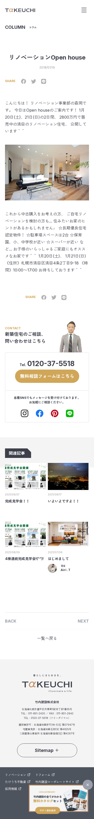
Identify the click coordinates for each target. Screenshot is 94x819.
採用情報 (11, 789)
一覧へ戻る (47, 638)
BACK (10, 621)
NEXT (83, 621)
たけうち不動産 (15, 782)
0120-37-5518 (50, 363)
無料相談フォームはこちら (47, 376)
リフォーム (42, 775)
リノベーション (15, 775)
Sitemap (44, 750)
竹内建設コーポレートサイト (54, 782)
